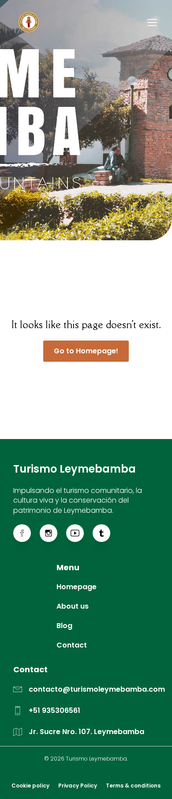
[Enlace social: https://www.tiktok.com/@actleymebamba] (106, 533)
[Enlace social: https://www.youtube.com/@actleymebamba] (79, 533)
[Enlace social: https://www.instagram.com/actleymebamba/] (53, 533)
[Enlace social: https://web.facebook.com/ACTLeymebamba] (26, 533)
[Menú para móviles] (152, 22)
